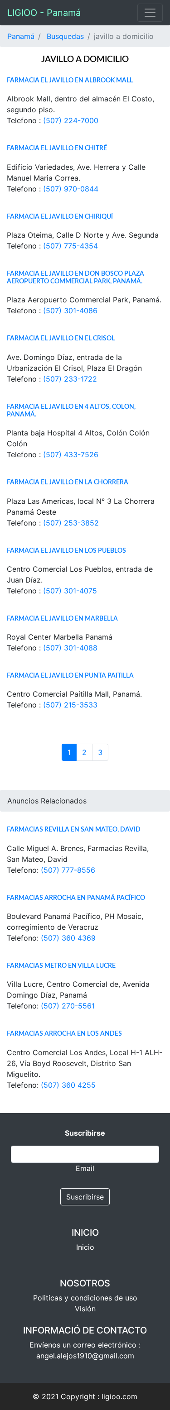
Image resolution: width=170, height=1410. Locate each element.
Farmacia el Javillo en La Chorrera (67, 482)
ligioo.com (119, 1396)
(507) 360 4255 (68, 1085)
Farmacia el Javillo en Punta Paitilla (70, 675)
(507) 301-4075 (70, 590)
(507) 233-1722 (70, 378)
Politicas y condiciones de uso (85, 1297)
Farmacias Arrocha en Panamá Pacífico (76, 897)
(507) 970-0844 (70, 188)
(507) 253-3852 (71, 522)
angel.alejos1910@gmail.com (85, 1355)
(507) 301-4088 (70, 647)
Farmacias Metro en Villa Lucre (61, 965)
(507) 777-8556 (68, 870)
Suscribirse (85, 1196)
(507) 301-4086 (70, 310)
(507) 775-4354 (70, 245)
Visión (85, 1308)
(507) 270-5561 (68, 1005)
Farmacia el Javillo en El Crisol (61, 338)
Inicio (85, 1247)
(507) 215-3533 (70, 704)
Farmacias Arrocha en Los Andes (64, 1033)
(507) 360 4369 (68, 937)
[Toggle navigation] (150, 13)
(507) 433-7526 (70, 454)
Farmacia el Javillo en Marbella (62, 618)
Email (85, 1168)
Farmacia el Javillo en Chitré (57, 148)
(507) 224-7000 (70, 120)
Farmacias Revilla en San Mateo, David (74, 829)
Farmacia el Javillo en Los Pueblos (66, 550)
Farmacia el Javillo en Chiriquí (60, 216)
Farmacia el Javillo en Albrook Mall (70, 80)
